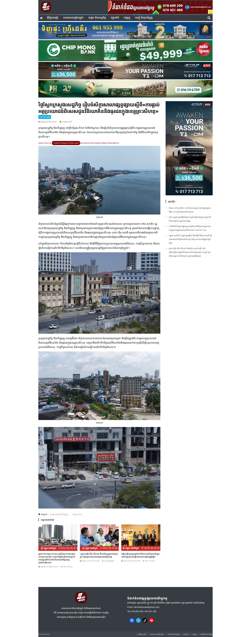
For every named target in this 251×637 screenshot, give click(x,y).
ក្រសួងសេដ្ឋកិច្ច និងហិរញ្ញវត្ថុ (59, 514)
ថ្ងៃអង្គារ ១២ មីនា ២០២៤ (49, 121)
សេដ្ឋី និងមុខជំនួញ (144, 18)
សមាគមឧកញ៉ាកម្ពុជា (73, 18)
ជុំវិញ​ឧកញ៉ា (52, 18)
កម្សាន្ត (127, 18)
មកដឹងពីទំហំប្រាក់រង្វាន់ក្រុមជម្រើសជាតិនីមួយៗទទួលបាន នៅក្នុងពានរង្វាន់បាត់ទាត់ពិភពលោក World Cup (190, 228)
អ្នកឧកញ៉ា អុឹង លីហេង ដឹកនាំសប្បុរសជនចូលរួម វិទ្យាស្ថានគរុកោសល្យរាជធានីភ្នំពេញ (99, 555)
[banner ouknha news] (160, 7)
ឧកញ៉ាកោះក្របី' (67, 121)
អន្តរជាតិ (115, 18)
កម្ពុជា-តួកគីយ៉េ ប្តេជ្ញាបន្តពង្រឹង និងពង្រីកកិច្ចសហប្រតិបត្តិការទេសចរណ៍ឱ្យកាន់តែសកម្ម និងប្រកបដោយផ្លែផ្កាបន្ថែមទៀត (190, 239)
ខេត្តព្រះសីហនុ (77, 514)
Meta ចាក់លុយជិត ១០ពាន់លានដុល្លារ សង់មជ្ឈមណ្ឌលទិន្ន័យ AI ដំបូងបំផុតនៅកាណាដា (190, 210)
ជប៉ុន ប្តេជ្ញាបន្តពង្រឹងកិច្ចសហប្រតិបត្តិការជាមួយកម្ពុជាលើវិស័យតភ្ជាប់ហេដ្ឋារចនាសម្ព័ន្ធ (190, 219)
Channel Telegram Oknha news (66, 143)
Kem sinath (68, 566)
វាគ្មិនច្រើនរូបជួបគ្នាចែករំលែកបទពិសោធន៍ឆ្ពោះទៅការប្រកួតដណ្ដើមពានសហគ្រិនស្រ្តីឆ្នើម (140, 555)
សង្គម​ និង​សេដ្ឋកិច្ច (97, 18)
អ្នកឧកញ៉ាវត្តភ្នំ (109, 561)
